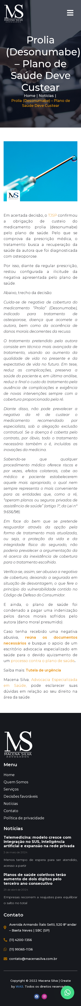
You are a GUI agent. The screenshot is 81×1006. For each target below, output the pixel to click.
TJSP (52, 215)
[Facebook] (36, 996)
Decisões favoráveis (21, 796)
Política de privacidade (24, 818)
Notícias (46, 96)
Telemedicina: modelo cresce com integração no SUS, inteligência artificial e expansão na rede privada (39, 841)
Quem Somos (16, 782)
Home (29, 96)
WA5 (19, 986)
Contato (11, 811)
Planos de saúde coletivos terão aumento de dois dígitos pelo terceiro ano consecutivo (35, 879)
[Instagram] (44, 996)
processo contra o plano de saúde (42, 661)
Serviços (11, 789)
